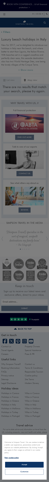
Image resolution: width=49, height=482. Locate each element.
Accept (24, 464)
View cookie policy (11, 458)
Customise (24, 472)
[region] (24, 457)
